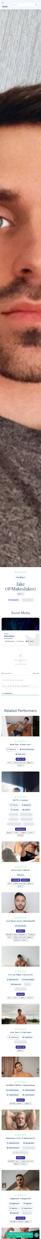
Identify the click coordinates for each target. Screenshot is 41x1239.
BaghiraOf (15, 1213)
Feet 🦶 (10, 762)
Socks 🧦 (20, 765)
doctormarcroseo (28, 749)
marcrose (12, 749)
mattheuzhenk (30, 1090)
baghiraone (15, 1203)
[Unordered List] (15, 686)
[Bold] (3, 686)
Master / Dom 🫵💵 (20, 762)
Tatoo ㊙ (20, 835)
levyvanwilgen (29, 979)
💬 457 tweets (20, 641)
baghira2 (28, 1203)
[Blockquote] (18, 686)
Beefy (15, 934)
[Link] (22, 686)
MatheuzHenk (29, 1095)
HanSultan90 (21, 926)
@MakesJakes (8, 638)
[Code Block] (20, 686)
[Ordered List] (13, 686)
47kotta (15, 805)
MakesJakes (15, 600)
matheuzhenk (13, 1095)
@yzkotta (27, 805)
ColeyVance (28, 1037)
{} (25, 686)
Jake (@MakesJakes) (20, 586)
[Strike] (10, 686)
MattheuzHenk (13, 1090)
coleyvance (14, 1037)
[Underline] (8, 686)
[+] (27, 686)
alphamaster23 (14, 1143)
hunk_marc (21, 754)
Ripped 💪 (20, 594)
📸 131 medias (29, 641)
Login (37, 673)
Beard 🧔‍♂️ (8, 934)
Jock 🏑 (16, 997)
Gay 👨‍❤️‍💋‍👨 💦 (20, 994)
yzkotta (15, 810)
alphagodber (29, 1143)
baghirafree (28, 1208)
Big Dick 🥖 (10, 832)
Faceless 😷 (15, 880)
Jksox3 (21, 875)
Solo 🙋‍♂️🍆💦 (20, 577)
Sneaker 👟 (17, 940)
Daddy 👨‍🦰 (32, 934)
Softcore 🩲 (25, 880)
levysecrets (17, 984)
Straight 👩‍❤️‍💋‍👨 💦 (20, 829)
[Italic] (6, 686)
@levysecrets (13, 979)
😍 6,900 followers (10, 641)
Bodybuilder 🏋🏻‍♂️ (23, 934)
